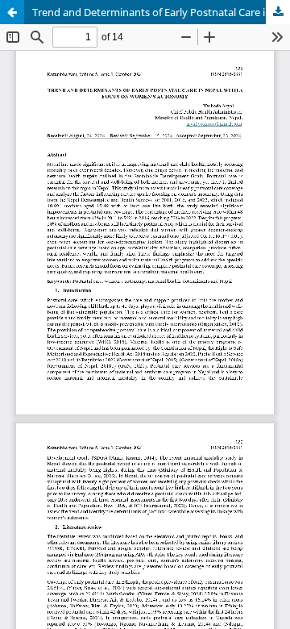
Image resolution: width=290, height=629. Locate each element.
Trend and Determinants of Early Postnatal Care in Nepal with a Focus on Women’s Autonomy (161, 12)
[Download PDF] (278, 12)
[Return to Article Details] (12, 12)
